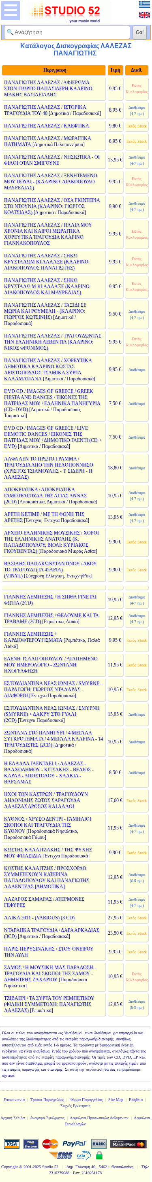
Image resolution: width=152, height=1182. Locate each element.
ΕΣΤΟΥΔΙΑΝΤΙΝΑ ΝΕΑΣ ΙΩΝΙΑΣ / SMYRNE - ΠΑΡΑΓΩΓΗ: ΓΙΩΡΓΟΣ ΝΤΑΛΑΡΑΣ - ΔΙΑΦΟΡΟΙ (53, 689)
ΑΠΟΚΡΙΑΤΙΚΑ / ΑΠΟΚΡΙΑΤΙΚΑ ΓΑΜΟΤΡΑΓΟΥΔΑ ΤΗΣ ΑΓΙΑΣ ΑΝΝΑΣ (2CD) (45, 496)
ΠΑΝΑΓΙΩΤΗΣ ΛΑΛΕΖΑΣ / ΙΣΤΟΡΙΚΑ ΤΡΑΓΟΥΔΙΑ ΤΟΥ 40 (45, 110)
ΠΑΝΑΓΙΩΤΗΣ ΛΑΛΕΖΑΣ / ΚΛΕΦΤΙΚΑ (46, 126)
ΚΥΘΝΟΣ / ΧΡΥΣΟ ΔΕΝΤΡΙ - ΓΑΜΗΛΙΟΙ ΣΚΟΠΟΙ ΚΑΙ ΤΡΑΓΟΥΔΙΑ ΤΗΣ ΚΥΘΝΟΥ (47, 825)
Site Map (115, 1099)
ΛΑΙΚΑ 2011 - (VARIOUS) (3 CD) (39, 918)
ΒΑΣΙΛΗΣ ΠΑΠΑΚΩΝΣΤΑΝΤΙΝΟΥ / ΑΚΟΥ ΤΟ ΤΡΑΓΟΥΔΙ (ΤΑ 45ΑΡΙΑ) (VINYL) (50, 570)
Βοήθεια (136, 1099)
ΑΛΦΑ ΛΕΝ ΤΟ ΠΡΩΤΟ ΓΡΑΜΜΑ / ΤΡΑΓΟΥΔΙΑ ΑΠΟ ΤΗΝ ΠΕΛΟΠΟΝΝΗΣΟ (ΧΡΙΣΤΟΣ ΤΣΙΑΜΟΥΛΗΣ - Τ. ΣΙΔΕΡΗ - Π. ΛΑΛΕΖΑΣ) (49, 468)
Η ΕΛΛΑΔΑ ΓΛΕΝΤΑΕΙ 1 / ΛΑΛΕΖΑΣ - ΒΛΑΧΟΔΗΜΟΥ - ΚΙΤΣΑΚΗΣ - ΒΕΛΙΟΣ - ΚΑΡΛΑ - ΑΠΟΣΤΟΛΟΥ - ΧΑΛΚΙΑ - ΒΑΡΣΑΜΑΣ (49, 773)
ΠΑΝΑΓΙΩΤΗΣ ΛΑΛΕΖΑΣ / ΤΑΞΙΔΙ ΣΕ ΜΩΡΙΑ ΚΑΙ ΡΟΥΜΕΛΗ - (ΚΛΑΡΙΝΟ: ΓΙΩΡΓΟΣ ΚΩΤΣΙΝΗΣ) (45, 311)
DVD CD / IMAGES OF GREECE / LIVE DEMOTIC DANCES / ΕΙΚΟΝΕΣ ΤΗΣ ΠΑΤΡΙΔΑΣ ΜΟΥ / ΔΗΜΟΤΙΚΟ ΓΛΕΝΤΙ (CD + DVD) (53, 437)
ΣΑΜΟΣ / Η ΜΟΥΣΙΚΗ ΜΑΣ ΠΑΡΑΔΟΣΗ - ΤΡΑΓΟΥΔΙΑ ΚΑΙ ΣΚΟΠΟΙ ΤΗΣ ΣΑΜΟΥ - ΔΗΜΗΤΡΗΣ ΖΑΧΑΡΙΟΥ (50, 974)
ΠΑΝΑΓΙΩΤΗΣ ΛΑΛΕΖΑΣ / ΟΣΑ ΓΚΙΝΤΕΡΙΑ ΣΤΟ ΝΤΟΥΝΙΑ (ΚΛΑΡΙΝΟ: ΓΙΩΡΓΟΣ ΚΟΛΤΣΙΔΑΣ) (52, 206)
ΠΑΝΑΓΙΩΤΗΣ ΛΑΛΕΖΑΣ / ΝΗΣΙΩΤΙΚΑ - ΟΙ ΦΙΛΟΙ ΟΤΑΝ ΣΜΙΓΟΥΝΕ (52, 160)
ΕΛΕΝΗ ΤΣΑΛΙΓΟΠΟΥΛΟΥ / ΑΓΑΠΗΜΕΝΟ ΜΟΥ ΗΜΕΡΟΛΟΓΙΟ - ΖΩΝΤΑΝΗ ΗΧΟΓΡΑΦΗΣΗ (51, 665)
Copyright (9, 1167)
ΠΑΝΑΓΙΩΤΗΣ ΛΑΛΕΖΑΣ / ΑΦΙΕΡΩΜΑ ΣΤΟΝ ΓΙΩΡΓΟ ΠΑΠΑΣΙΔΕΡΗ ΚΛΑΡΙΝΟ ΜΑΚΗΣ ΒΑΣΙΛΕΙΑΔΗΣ (48, 89)
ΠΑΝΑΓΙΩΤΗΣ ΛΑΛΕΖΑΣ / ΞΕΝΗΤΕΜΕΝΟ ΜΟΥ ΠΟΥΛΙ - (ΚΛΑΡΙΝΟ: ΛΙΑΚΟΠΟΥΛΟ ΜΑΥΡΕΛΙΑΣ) (50, 182)
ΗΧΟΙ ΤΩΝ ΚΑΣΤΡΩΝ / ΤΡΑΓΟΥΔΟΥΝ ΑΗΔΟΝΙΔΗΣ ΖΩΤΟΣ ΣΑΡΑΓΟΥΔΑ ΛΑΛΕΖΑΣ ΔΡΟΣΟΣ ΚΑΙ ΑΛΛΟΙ (46, 800)
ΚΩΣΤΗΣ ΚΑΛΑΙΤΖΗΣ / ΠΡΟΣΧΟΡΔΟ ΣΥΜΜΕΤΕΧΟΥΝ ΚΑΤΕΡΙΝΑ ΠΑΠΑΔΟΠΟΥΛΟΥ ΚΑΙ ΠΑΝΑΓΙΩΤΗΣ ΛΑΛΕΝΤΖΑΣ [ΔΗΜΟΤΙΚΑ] (46, 877)
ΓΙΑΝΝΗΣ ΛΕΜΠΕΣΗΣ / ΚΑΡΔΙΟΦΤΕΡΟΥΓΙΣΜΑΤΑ (33, 637)
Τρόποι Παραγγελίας (47, 1099)
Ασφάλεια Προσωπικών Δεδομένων (99, 1118)
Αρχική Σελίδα (12, 1118)
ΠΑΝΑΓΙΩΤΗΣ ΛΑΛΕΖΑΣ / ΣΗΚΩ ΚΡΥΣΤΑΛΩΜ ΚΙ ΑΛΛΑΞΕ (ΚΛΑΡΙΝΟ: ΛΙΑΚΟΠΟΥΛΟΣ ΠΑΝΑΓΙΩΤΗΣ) (47, 262)
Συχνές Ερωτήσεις (75, 1105)
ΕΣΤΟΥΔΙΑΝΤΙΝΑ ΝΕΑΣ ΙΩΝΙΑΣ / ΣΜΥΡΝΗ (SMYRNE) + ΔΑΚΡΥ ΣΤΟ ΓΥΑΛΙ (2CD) (52, 714)
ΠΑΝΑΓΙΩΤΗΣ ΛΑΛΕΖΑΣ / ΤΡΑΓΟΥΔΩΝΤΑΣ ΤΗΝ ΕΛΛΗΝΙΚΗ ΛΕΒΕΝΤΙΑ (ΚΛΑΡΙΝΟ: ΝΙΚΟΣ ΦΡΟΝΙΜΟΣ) (52, 342)
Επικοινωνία (14, 1099)
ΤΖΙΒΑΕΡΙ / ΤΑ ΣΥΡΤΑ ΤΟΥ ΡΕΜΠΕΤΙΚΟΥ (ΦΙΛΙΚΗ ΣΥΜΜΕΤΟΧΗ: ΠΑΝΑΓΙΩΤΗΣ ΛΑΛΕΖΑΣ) (49, 1004)
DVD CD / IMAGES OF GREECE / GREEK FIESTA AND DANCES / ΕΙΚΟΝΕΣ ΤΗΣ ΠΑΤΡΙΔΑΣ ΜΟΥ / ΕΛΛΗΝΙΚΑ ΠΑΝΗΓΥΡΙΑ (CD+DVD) (52, 400)
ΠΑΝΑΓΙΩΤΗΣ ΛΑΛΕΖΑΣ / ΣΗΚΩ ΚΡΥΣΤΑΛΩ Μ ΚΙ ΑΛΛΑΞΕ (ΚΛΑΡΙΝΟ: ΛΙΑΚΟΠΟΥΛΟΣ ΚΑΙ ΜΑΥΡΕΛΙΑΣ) (47, 286)
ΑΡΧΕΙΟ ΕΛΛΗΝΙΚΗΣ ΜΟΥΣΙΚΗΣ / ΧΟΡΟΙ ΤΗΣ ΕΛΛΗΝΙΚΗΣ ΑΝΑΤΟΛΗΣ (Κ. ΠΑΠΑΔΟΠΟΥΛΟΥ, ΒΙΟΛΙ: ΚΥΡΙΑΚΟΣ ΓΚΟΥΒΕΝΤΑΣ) (51, 542)
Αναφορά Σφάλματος (47, 1118)
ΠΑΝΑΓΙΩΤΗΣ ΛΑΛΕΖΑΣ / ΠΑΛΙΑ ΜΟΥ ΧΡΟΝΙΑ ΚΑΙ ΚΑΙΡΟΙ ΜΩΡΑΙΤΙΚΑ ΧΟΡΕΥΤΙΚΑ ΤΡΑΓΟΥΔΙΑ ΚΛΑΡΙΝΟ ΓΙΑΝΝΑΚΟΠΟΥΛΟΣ (48, 234)
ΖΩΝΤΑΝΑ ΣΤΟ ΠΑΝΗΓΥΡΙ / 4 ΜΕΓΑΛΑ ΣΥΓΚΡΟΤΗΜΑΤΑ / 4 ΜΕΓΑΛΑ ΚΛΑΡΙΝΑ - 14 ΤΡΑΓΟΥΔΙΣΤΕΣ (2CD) (53, 739)
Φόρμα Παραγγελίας (86, 1099)
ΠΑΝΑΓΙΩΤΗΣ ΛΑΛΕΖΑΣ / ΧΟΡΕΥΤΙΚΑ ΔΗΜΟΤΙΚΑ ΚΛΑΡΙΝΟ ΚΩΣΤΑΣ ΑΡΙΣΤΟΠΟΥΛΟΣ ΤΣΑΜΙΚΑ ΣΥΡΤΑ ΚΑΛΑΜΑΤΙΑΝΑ (48, 370)
